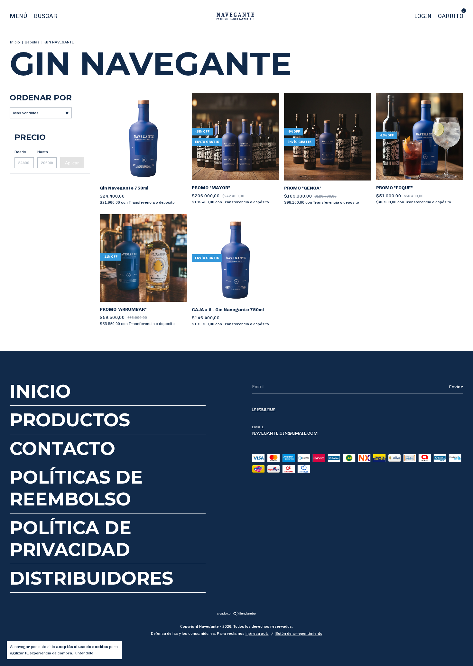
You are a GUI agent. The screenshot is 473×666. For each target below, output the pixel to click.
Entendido (84, 653)
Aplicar (72, 162)
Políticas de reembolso (76, 488)
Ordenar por (41, 97)
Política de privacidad (70, 538)
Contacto (62, 448)
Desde (20, 152)
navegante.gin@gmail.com (285, 433)
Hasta (42, 152)
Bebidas (32, 42)
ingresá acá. (257, 633)
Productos (70, 420)
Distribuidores (91, 578)
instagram (263, 409)
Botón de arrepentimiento (298, 633)
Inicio (15, 42)
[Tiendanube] (237, 614)
